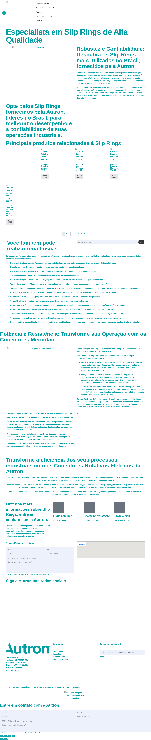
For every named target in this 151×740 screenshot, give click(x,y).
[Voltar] (4, 13)
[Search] (141, 242)
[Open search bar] (75, 2)
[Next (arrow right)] (6, 739)
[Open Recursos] (45, 12)
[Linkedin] (105, 4)
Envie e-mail (122, 515)
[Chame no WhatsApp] (89, 507)
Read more (44, 176)
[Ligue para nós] (58, 507)
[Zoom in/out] (2, 736)
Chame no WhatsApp (97, 515)
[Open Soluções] (45, 7)
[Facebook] (8, 588)
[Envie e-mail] (119, 507)
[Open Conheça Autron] (50, 3)
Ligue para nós (62, 515)
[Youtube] (111, 4)
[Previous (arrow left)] (2, 739)
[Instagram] (99, 4)
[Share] (9, 736)
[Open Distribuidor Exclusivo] (54, 16)
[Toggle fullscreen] (6, 736)
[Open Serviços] (57, 7)
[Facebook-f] (93, 4)
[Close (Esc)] (13, 736)
